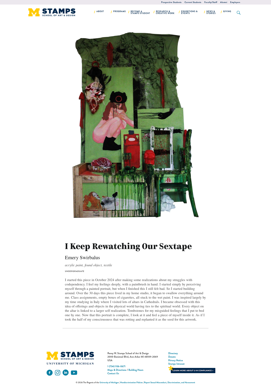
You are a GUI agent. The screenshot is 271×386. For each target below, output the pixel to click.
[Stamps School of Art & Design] (70, 358)
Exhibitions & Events (189, 12)
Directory (173, 353)
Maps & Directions (116, 370)
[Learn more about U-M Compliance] (191, 369)
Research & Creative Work (165, 12)
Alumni (223, 2)
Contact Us (113, 373)
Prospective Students (171, 2)
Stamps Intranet (176, 364)
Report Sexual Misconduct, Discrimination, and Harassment (169, 382)
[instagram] (57, 372)
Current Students (193, 2)
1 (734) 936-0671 (116, 366)
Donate (172, 357)
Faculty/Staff (210, 2)
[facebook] (50, 372)
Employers (235, 2)
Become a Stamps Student (140, 12)
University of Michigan (109, 382)
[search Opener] (239, 13)
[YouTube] (74, 372)
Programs (119, 11)
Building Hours (135, 370)
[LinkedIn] (66, 372)
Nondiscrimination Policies (131, 382)
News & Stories (211, 12)
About (100, 11)
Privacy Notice (175, 360)
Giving (227, 11)
